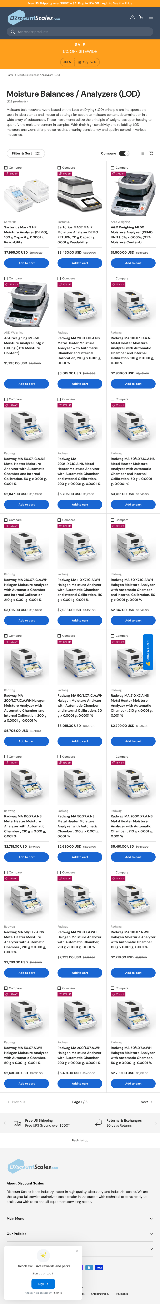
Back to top (80, 1140)
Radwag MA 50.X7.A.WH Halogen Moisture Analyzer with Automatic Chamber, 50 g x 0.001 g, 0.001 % (26, 1055)
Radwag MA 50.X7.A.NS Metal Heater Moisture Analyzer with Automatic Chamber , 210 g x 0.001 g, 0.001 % (78, 826)
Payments (122, 1293)
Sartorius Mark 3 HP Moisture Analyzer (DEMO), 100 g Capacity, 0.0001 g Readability (26, 234)
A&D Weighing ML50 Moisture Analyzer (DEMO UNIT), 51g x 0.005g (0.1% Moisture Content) (132, 234)
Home (10, 75)
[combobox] (80, 31)
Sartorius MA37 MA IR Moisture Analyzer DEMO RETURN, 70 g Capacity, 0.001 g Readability (78, 234)
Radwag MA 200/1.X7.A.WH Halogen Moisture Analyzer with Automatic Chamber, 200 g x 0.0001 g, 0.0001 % (79, 1055)
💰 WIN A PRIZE (148, 652)
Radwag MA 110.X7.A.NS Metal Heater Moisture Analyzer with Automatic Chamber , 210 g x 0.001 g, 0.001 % (25, 826)
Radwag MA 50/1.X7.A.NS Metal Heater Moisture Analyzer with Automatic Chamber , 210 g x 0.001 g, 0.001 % (25, 942)
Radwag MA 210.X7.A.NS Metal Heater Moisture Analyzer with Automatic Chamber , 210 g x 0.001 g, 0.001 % (132, 705)
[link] (31, 1102)
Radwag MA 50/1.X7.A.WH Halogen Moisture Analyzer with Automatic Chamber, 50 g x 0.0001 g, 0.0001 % (133, 1055)
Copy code (89, 62)
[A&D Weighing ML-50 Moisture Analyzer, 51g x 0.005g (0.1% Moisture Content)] (26, 304)
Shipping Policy (100, 1293)
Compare (108, 153)
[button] (141, 17)
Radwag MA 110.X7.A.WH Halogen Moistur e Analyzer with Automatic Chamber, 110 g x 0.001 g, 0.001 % (133, 939)
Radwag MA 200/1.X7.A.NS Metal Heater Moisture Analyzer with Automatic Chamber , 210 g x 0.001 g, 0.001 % (132, 826)
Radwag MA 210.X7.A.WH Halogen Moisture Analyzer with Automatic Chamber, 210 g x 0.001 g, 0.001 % (79, 939)
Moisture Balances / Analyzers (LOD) (39, 75)
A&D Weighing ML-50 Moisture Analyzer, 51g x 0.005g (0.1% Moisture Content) (24, 345)
